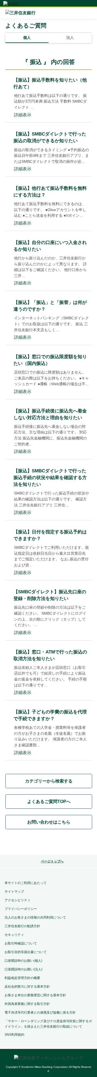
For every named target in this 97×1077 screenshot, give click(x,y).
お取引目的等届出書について (26, 952)
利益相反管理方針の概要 (22, 978)
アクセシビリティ (17, 900)
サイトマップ (14, 891)
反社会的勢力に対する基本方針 (27, 986)
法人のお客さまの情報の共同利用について (35, 917)
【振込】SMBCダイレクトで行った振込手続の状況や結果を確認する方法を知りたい (50, 477)
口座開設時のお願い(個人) (23, 961)
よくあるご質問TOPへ (49, 801)
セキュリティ (14, 935)
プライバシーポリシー (21, 909)
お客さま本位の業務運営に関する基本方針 (35, 995)
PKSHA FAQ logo (48, 843)
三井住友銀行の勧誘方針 (22, 926)
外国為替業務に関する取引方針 (27, 1004)
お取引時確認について (21, 943)
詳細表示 (22, 115)
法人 (70, 37)
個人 (27, 37)
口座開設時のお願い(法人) (23, 969)
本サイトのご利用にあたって (26, 883)
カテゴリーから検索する (48, 781)
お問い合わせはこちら (48, 822)
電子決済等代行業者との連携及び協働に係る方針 (40, 1012)
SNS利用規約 (14, 1035)
